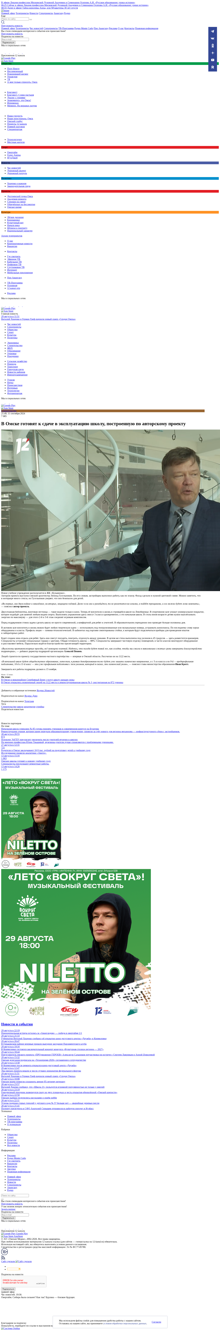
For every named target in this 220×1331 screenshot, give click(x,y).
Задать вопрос (8, 1209)
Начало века (13, 225)
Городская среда (15, 369)
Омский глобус (15, 121)
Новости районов (16, 372)
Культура (11, 335)
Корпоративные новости (19, 243)
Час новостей (36, 28)
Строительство (14, 345)
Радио (67, 13)
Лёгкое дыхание (15, 217)
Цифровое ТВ (14, 264)
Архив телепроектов (11, 236)
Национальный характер (19, 230)
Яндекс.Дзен (30, 696)
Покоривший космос (17, 74)
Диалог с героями (16, 97)
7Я (8, 79)
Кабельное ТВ (14, 262)
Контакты (129, 28)
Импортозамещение (17, 374)
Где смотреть (13, 256)
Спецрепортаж (14, 129)
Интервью (12, 388)
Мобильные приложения (20, 272)
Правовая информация (146, 28)
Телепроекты (22, 13)
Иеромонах (13, 103)
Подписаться (8, 42)
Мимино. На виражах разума (22, 105)
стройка (40, 706)
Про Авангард (101, 28)
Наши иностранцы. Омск (20, 118)
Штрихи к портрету (17, 228)
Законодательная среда (18, 186)
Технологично (14, 139)
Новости (33, 13)
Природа (11, 364)
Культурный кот (15, 222)
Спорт (10, 332)
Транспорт (12, 366)
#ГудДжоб (12, 157)
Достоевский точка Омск (20, 196)
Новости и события (17, 1024)
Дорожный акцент (16, 170)
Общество (12, 329)
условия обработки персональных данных (124, 1323)
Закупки (11, 1169)
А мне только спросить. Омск (22, 82)
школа (20, 706)
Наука (10, 382)
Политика (12, 337)
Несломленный (15, 71)
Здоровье (11, 353)
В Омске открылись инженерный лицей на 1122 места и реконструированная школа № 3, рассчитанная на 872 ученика (62, 682)
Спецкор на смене (16, 201)
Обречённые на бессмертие (21, 204)
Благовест (12, 92)
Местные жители (16, 142)
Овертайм (12, 152)
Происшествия (14, 385)
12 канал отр (13, 288)
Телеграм (29, 701)
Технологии (13, 390)
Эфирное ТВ (13, 259)
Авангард (58, 13)
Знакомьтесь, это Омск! (19, 100)
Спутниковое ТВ (16, 267)
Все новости (13, 1145)
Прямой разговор (16, 126)
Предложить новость (12, 25)
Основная (12, 285)
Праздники (13, 356)
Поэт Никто (13, 68)
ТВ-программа (14, 1121)
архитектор (29, 706)
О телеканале (14, 1124)
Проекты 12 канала (17, 124)
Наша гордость (14, 116)
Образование (14, 351)
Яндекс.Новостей (46, 690)
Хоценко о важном (16, 183)
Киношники (13, 220)
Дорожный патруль (17, 173)
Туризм (11, 380)
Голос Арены (14, 155)
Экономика (13, 342)
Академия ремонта (16, 199)
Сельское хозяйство (17, 361)
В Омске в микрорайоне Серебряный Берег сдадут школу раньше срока (37, 679)
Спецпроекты (46, 13)
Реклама (113, 28)
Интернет (12, 270)
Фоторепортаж (14, 393)
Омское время (14, 207)
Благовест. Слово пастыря (20, 95)
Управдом (12, 76)
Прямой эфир (8, 13)
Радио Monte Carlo (83, 28)
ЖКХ (10, 348)
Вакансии (12, 246)
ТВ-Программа (66, 28)
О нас (121, 28)
